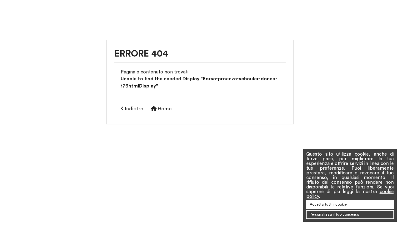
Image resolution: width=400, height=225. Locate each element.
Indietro (133, 108)
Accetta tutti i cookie (328, 204)
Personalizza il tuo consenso (334, 214)
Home (164, 108)
